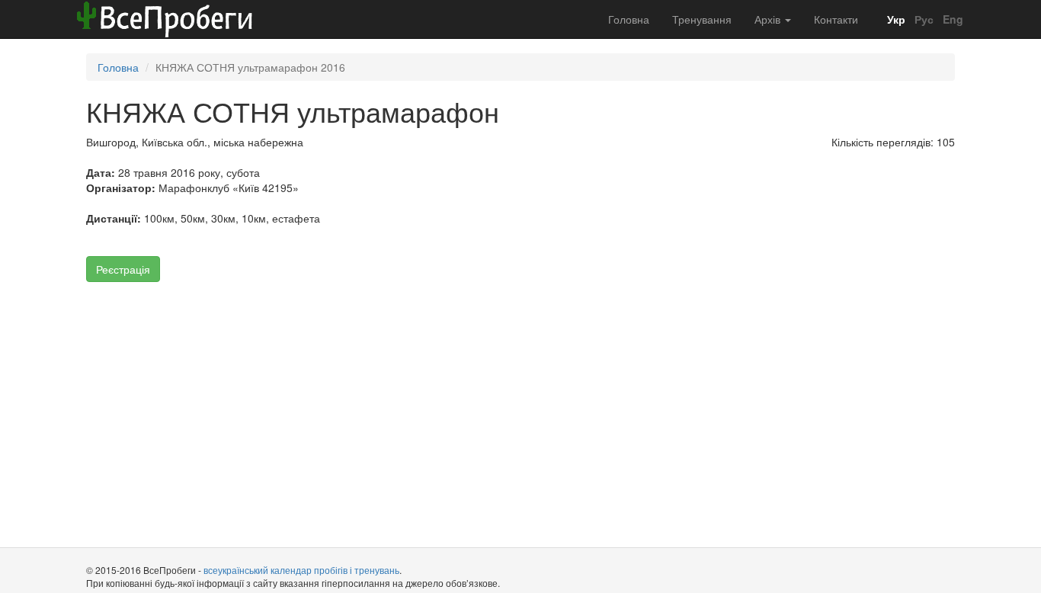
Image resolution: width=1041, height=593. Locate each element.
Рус (922, 19)
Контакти (836, 19)
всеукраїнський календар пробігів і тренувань (301, 569)
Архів (768, 19)
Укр (894, 19)
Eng (951, 19)
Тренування (702, 19)
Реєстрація (123, 269)
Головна (628, 19)
